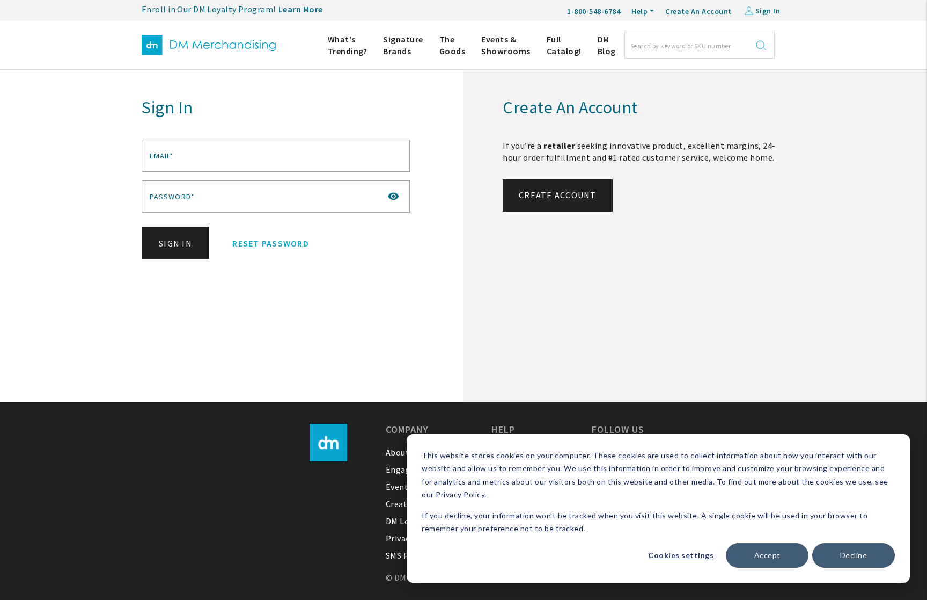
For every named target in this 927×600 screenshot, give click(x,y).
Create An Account (698, 11)
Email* (162, 156)
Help (639, 11)
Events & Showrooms (506, 45)
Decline (853, 555)
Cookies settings (680, 555)
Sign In (175, 243)
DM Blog (607, 45)
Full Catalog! (564, 45)
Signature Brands (403, 45)
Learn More (300, 9)
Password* (172, 196)
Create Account (558, 195)
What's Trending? (347, 45)
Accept (767, 555)
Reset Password (270, 243)
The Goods (452, 45)
